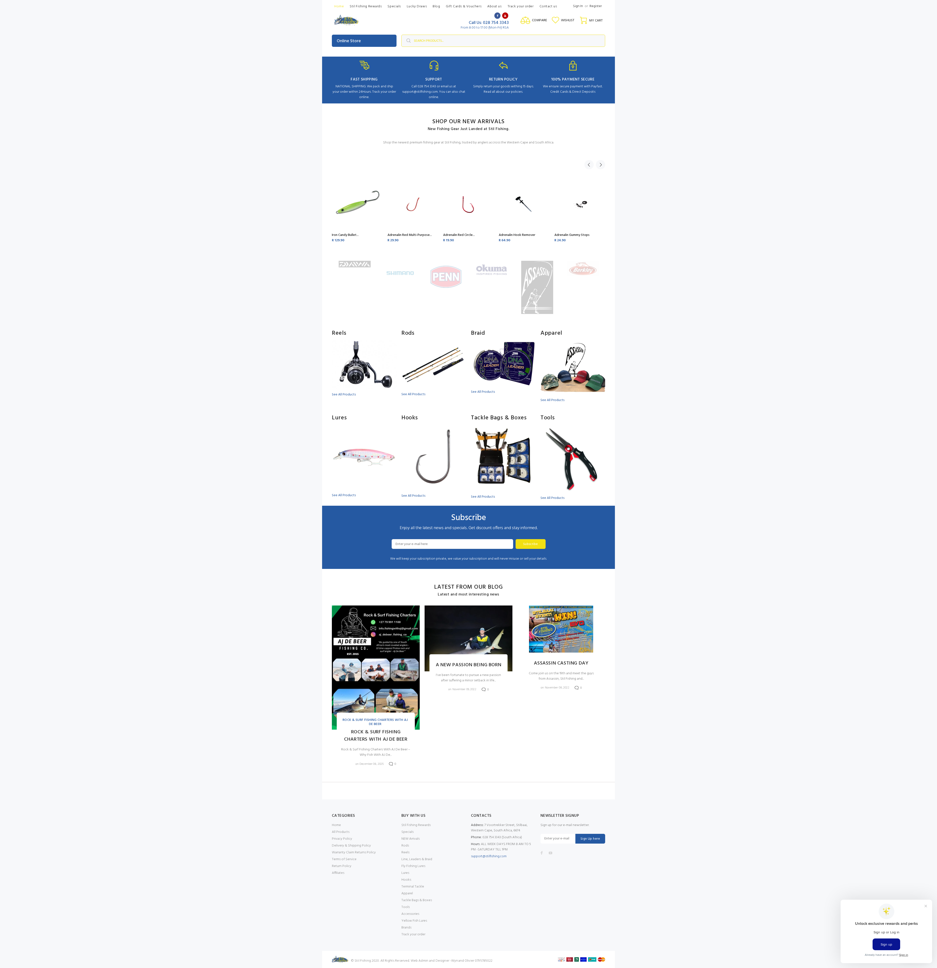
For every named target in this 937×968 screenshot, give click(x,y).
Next (600, 164)
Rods (405, 845)
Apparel (407, 893)
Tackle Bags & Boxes (416, 900)
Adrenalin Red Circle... (459, 235)
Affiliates (338, 873)
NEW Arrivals (410, 839)
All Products (340, 832)
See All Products (344, 394)
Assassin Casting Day (561, 663)
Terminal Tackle (412, 886)
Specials (407, 832)
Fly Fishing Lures (413, 866)
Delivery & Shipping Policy (351, 845)
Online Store (349, 41)
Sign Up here (590, 839)
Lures (405, 873)
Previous (589, 164)
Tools (405, 907)
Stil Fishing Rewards (416, 825)
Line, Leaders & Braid (416, 859)
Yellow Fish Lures (414, 921)
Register (596, 6)
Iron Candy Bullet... (345, 235)
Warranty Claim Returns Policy (354, 852)
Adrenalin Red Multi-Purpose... (409, 235)
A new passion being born (468, 665)
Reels (405, 852)
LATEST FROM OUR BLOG (468, 587)
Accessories (410, 914)
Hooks (406, 880)
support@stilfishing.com (489, 856)
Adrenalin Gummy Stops (572, 235)
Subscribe (530, 544)
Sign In (578, 6)
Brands (406, 927)
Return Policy (341, 866)
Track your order (413, 934)
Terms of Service (344, 859)
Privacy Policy (342, 839)
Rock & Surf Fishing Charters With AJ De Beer (375, 722)
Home (336, 825)
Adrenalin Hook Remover (517, 235)
